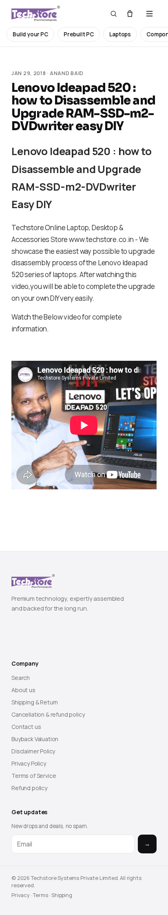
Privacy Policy (28, 763)
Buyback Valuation (34, 739)
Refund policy (29, 788)
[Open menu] (149, 14)
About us (23, 690)
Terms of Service (33, 776)
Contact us (26, 727)
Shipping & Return (34, 702)
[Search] (113, 14)
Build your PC (30, 34)
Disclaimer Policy (33, 751)
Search (20, 678)
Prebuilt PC (79, 34)
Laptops (120, 34)
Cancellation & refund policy (48, 714)
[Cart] (130, 14)
